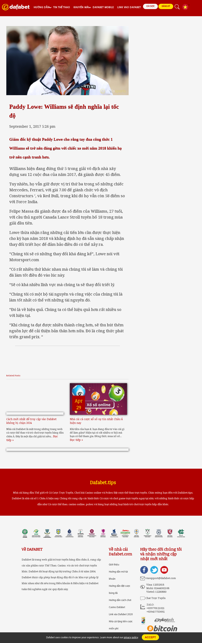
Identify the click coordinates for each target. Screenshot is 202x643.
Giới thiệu (114, 564)
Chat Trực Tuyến (155, 598)
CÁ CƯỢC (150, 6)
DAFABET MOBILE (103, 7)
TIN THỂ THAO (61, 7)
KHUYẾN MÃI (81, 7)
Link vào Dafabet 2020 (121, 614)
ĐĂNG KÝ (166, 6)
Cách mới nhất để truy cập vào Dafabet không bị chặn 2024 (31, 421)
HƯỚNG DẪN (42, 7)
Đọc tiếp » (76, 440)
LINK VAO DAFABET (129, 7)
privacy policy (131, 637)
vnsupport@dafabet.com (160, 578)
